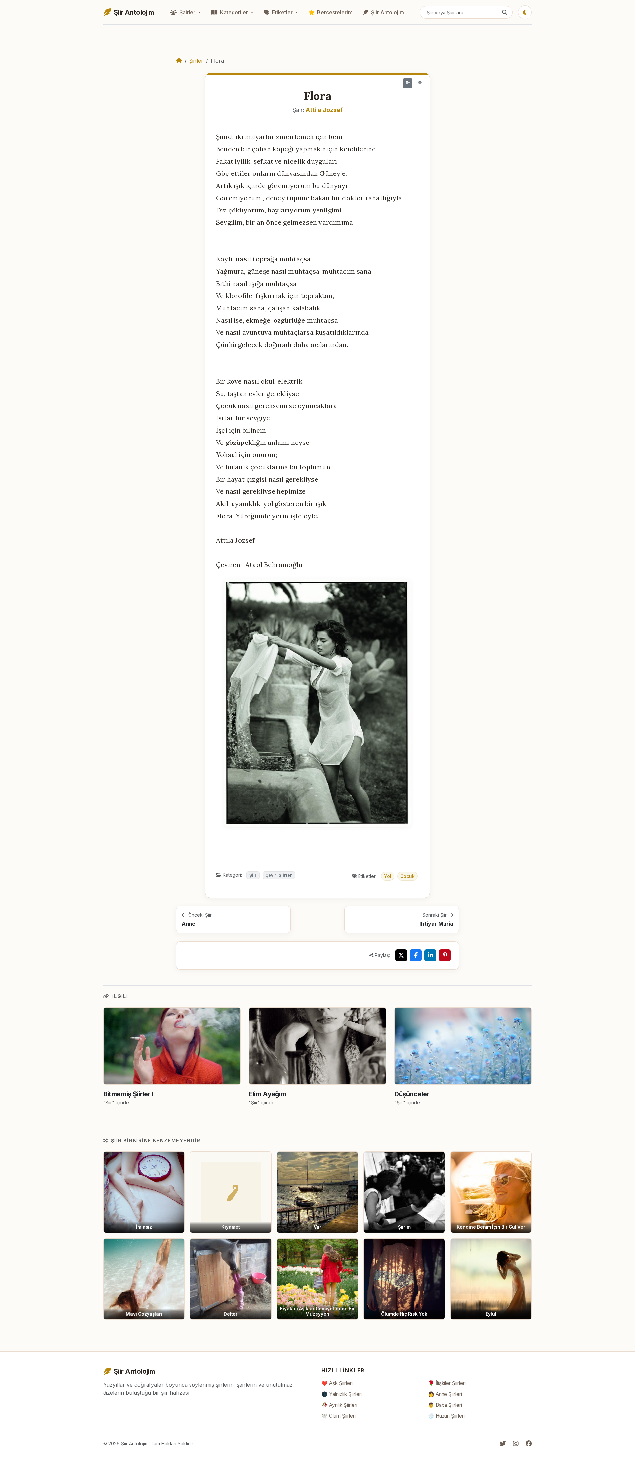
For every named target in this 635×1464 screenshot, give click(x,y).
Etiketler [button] (282, 12)
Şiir (253, 875)
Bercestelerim (334, 12)
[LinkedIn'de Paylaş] (430, 955)
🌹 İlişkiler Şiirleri (447, 1383)
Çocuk (407, 876)
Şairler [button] (187, 12)
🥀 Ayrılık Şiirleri (339, 1405)
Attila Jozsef (324, 109)
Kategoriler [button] (234, 12)
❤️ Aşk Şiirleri (337, 1383)
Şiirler (196, 61)
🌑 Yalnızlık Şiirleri (341, 1394)
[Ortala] (419, 83)
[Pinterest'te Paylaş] (445, 955)
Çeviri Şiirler (278, 875)
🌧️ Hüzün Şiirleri (446, 1416)
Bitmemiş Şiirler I (128, 1094)
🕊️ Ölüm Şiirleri (338, 1416)
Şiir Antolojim (387, 12)
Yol (387, 876)
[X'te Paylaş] (401, 955)
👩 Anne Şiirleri (445, 1394)
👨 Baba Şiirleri (445, 1405)
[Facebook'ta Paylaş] (416, 955)
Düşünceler (411, 1094)
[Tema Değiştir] (525, 12)
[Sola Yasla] (407, 83)
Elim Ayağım (267, 1094)
